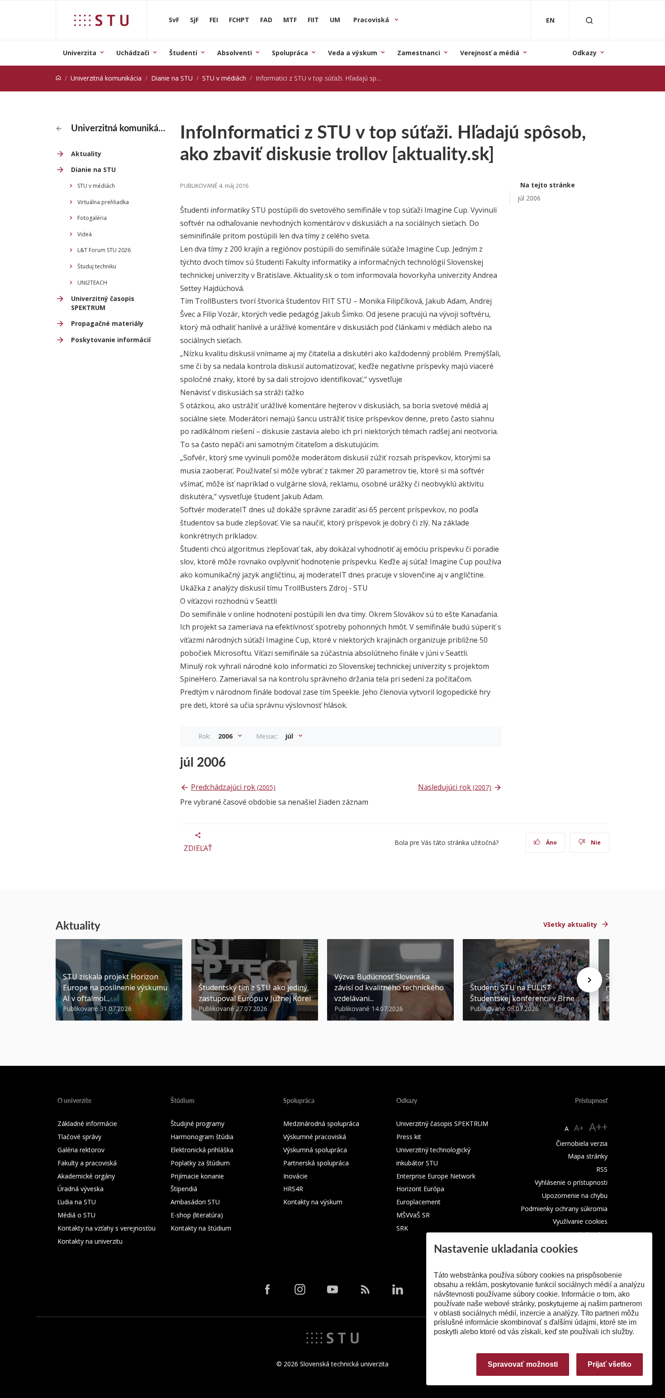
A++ (598, 1126)
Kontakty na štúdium (201, 1228)
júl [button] (290, 736)
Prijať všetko (610, 1364)
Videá (84, 234)
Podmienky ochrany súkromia (564, 1208)
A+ (579, 1127)
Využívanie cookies (580, 1221)
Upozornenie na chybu (575, 1195)
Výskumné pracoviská (314, 1136)
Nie (595, 842)
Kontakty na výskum (312, 1202)
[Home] (58, 78)
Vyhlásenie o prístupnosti (571, 1182)
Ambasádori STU (195, 1202)
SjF (194, 19)
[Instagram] (300, 1289)
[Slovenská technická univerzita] (101, 20)
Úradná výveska (80, 1188)
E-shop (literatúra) (197, 1215)
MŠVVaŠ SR (413, 1215)
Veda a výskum (352, 52)
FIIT (313, 19)
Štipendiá (184, 1188)
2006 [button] (226, 736)
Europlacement (418, 1202)
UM (335, 19)
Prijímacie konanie (197, 1176)
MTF (290, 19)
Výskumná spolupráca (315, 1149)
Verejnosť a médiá (489, 52)
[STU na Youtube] (332, 1289)
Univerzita (79, 52)
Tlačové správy (79, 1136)
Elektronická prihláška (202, 1149)
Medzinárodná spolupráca (321, 1123)
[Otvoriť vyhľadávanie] (589, 20)
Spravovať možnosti (523, 1364)
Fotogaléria (92, 218)
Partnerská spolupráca (316, 1163)
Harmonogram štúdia (202, 1136)
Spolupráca (290, 52)
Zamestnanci (418, 52)
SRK (402, 1228)
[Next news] (589, 979)
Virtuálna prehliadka (103, 202)
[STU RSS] (365, 1289)
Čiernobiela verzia (582, 1143)
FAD (266, 19)
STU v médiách (224, 78)
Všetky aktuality (570, 924)
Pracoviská (372, 19)
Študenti (183, 52)
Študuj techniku (96, 266)
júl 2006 (529, 198)
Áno (551, 842)
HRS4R (293, 1188)
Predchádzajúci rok (233, 787)
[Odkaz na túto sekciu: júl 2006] (231, 761)
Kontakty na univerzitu (90, 1241)
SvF (174, 19)
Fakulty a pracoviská (87, 1163)
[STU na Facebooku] (267, 1289)
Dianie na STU (172, 78)
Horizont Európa (420, 1188)
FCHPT (239, 19)
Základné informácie (87, 1123)
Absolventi (234, 52)
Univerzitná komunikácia (106, 78)
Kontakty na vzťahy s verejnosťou (106, 1228)
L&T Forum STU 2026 (104, 250)
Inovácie (295, 1176)
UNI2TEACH (92, 282)
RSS (602, 1169)
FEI (213, 19)
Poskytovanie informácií (111, 339)
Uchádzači (132, 52)
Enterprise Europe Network (435, 1176)
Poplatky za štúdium (200, 1163)
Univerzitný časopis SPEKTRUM (102, 303)
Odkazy (584, 52)
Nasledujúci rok (454, 787)
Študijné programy (197, 1123)
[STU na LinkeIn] (398, 1289)
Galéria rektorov (80, 1149)
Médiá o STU (76, 1215)
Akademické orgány (86, 1176)
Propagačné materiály (107, 323)
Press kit (408, 1136)
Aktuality (86, 153)
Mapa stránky (588, 1156)
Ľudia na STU (76, 1202)
